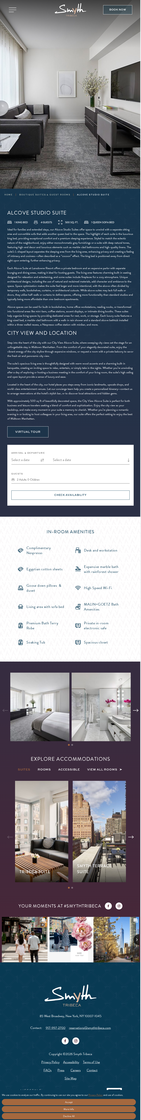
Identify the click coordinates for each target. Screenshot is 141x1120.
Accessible (69, 769)
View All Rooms (102, 769)
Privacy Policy (50, 1062)
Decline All (69, 1116)
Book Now (117, 9)
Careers (75, 1070)
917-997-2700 (55, 1027)
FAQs (47, 1070)
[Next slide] (135, 710)
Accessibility (71, 1062)
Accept (69, 1102)
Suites (24, 769)
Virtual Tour (28, 432)
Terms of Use (91, 1062)
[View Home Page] (70, 995)
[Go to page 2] (72, 745)
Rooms (44, 769)
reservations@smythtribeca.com (90, 1027)
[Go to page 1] (69, 745)
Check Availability (70, 495)
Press (60, 1070)
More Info (69, 1109)
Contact (92, 1070)
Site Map (71, 1078)
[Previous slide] (5, 710)
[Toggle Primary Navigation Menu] (12, 10)
